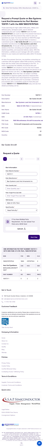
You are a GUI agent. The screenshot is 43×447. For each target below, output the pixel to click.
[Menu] (39, 3)
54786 (38, 113)
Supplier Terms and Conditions (11, 382)
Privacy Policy (6, 363)
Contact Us (5, 344)
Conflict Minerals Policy (9, 369)
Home (3, 338)
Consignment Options (8, 415)
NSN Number (9, 200)
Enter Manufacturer (12, 178)
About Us (4, 341)
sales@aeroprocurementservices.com (16, 299)
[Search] (35, 3)
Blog (3, 349)
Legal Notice (5, 409)
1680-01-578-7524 (23, 106)
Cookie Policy (6, 366)
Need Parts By (10, 207)
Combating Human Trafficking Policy (13, 371)
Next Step (34, 237)
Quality (4, 346)
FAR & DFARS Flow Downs (10, 412)
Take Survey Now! (7, 327)
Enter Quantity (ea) (11, 185)
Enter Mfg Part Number (13, 171)
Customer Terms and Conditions (12, 385)
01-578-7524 (28, 117)
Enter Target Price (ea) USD (13, 192)
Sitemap (4, 352)
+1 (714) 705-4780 (9, 302)
